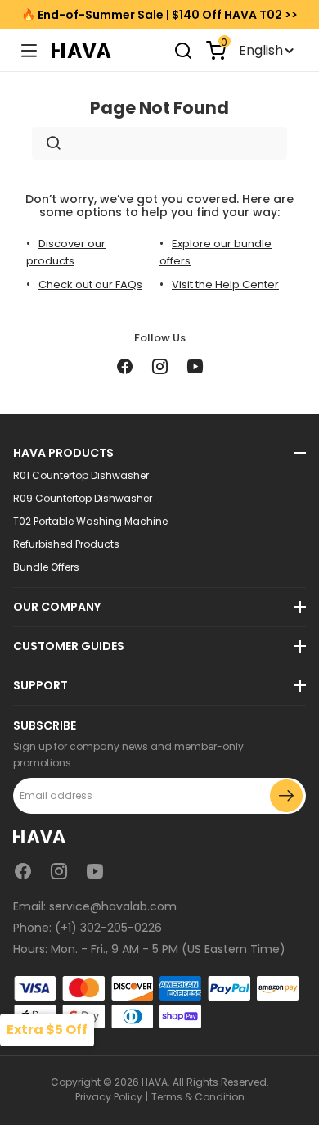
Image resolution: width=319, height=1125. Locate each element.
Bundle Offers (46, 567)
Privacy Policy (108, 1097)
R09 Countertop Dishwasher (82, 498)
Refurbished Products (66, 544)
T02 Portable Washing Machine (90, 521)
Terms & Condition (198, 1097)
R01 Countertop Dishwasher (81, 475)
